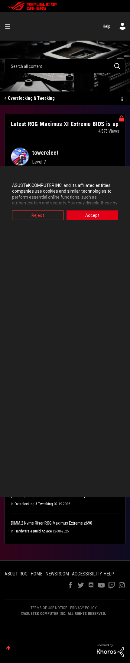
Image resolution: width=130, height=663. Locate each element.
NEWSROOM (57, 574)
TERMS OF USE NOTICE (49, 607)
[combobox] (65, 66)
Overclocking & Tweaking (31, 98)
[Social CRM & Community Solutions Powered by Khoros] (110, 650)
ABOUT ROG (16, 574)
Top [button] (8, 648)
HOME (36, 574)
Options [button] (121, 98)
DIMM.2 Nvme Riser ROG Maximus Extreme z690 (51, 523)
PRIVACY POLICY (83, 607)
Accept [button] (92, 215)
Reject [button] (37, 215)
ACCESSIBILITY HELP (93, 574)
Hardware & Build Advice (33, 531)
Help (106, 26)
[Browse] (10, 26)
